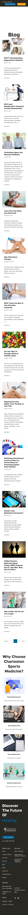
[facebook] (15, 898)
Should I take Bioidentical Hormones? (13, 512)
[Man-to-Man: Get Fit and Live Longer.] (14, 600)
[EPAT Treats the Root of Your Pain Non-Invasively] (14, 291)
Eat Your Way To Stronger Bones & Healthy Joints (11, 353)
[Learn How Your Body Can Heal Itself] (14, 199)
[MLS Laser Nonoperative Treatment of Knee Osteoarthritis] (14, 92)
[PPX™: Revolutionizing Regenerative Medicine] (14, 46)
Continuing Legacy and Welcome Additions (13, 153)
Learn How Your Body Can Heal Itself (12, 212)
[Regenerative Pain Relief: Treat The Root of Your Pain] (14, 390)
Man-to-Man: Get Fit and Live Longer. (14, 612)
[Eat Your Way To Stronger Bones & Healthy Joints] (14, 340)
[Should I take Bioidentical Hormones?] (14, 499)
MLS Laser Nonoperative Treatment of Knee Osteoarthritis (14, 106)
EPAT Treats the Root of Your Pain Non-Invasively (13, 305)
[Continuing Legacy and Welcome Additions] (14, 141)
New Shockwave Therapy (10, 258)
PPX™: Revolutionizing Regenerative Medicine (13, 59)
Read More (6, 78)
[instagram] (18, 898)
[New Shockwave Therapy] (14, 245)
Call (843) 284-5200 (7, 2)
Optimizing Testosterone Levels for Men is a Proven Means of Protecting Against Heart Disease (14, 462)
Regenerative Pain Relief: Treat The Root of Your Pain (14, 404)
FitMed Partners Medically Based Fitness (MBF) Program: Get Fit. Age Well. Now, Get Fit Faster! (13, 565)
